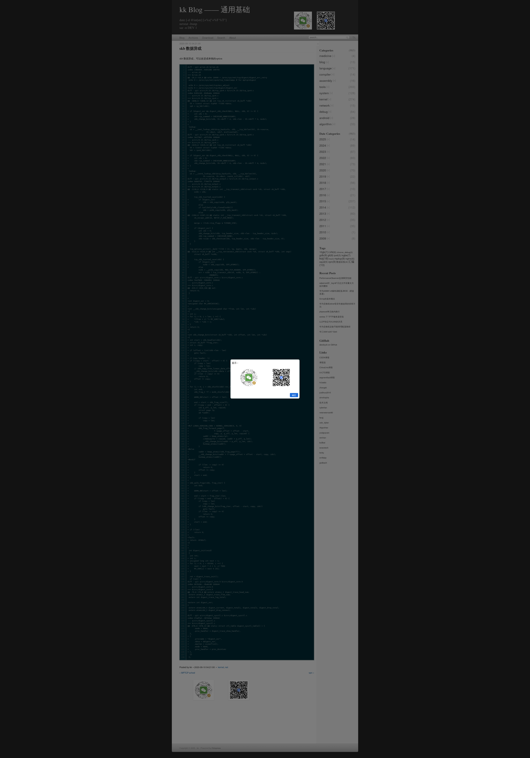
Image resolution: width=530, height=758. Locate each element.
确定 (294, 395)
